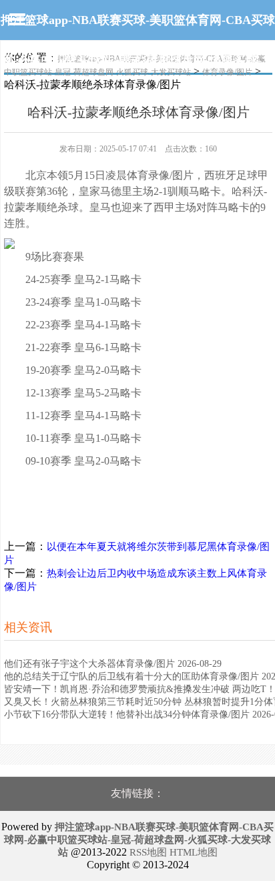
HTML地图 (194, 852)
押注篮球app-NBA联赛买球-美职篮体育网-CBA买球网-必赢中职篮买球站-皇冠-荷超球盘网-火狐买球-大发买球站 (138, 60)
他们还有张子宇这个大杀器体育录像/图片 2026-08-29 (113, 664)
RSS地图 (148, 852)
